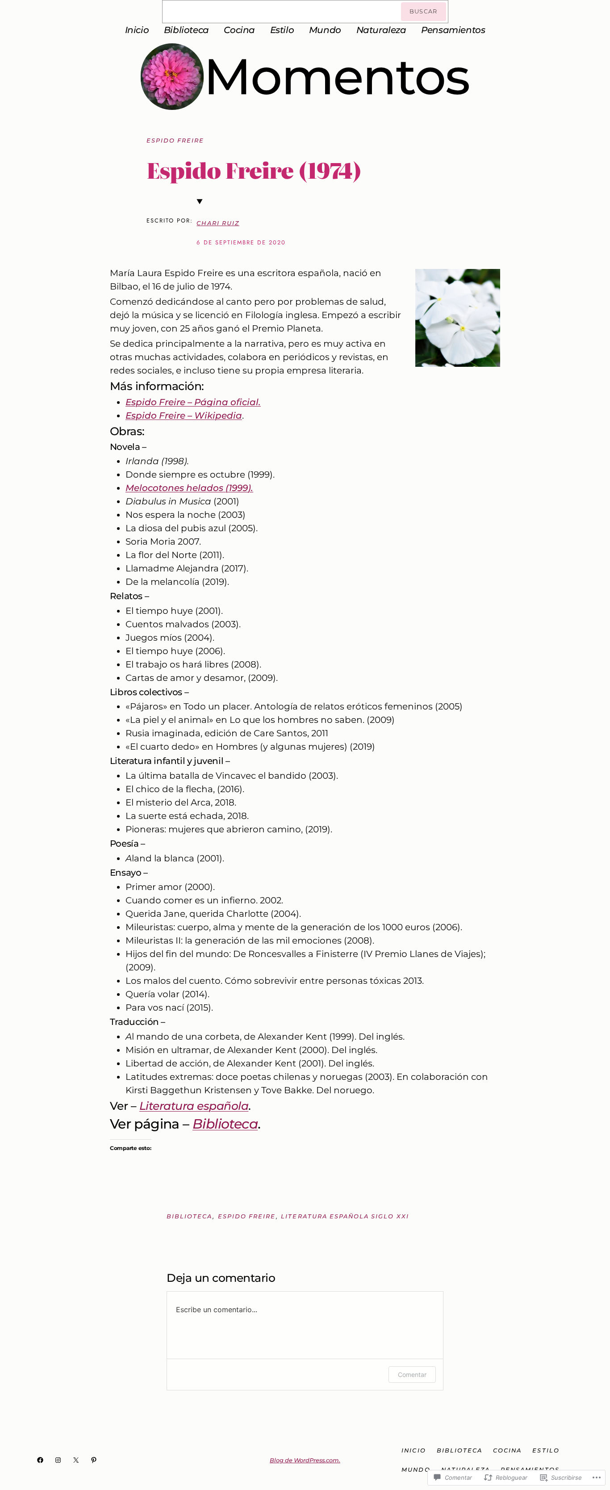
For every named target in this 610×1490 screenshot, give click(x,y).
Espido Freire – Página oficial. (193, 402)
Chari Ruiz (217, 223)
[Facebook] (40, 1460)
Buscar (423, 11)
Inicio (137, 30)
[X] (75, 1460)
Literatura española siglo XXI (345, 1216)
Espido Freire (175, 140)
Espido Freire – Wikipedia (183, 415)
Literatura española (194, 1105)
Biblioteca (225, 1124)
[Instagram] (58, 1460)
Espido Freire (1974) (254, 169)
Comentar (412, 1374)
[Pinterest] (93, 1460)
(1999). (189, 488)
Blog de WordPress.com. (305, 1460)
